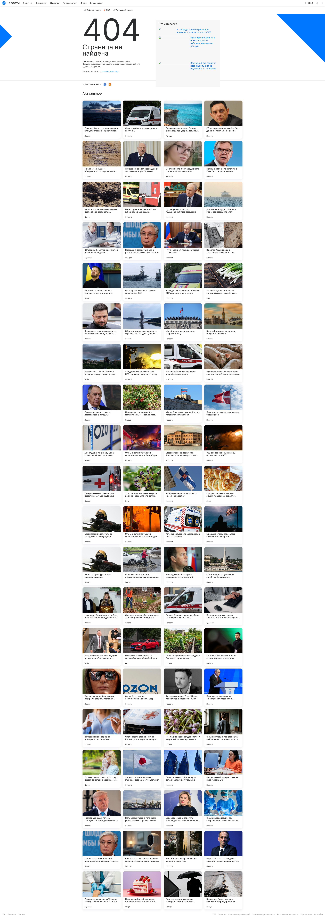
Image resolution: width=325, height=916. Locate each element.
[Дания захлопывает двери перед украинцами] (223, 404)
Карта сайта (318, 914)
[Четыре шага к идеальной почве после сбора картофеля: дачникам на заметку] (102, 201)
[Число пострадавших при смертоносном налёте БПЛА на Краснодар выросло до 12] (223, 809)
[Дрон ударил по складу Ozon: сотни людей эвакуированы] (102, 444)
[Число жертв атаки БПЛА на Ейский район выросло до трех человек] (142, 728)
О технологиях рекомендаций (239, 914)
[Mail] (4, 3)
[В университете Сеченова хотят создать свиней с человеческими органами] (223, 363)
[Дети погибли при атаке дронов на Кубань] (142, 120)
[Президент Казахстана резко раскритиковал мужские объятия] (142, 241)
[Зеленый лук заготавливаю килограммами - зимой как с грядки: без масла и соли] (223, 282)
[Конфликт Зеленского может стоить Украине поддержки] (223, 647)
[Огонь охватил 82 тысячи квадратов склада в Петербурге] (142, 444)
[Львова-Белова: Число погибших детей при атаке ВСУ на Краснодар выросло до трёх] (183, 606)
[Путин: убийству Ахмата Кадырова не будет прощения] (183, 201)
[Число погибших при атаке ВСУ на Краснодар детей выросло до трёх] (223, 728)
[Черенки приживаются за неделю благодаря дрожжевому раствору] (183, 647)
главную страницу (110, 71)
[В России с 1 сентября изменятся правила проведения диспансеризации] (102, 241)
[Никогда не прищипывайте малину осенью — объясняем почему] (142, 404)
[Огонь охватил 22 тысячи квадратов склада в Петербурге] (142, 525)
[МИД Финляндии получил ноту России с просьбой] (183, 485)
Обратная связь (306, 914)
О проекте (222, 914)
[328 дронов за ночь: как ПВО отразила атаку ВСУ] (223, 444)
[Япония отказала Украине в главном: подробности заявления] (142, 769)
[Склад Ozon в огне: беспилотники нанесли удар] (142, 688)
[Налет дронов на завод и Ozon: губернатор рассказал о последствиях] (142, 201)
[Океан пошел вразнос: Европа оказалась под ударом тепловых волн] (183, 120)
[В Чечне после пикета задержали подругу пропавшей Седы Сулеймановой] (183, 160)
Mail (4, 914)
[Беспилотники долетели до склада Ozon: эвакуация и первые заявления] (102, 525)
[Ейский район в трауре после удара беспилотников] (183, 363)
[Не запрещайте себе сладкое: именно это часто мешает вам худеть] (142, 890)
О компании (12, 914)
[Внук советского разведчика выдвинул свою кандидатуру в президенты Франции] (223, 850)
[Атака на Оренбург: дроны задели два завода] (102, 566)
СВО (108, 10)
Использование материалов (287, 914)
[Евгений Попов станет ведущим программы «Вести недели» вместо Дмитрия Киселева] (102, 647)
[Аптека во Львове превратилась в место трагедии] (183, 525)
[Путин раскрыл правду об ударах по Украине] (183, 241)
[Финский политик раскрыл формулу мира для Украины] (102, 282)
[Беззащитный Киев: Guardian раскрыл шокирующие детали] (102, 363)
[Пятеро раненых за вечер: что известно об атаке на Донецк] (102, 485)
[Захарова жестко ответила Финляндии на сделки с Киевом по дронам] (183, 809)
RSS (214, 914)
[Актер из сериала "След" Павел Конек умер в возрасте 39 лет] (183, 688)
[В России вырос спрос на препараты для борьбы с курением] (102, 728)
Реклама (22, 914)
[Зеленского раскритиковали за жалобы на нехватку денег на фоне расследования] (102, 322)
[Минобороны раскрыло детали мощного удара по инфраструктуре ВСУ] (183, 850)
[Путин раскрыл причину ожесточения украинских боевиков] (223, 688)
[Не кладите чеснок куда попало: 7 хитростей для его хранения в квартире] (183, 728)
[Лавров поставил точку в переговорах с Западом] (102, 404)
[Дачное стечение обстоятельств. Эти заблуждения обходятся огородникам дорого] (142, 606)
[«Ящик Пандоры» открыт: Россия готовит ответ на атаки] (183, 404)
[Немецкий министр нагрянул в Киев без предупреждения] (223, 160)
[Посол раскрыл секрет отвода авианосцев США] (142, 282)
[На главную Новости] (13, 3)
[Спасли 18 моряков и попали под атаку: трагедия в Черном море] (102, 120)
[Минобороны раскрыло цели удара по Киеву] (183, 322)
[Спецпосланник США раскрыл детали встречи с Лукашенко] (183, 769)
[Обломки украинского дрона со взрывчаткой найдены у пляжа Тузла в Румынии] (142, 322)
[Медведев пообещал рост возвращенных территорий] (183, 566)
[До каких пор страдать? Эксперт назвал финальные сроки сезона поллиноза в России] (102, 769)
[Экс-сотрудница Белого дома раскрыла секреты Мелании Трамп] (102, 688)
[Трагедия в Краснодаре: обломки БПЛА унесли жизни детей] (183, 282)
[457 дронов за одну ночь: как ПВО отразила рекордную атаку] (142, 363)
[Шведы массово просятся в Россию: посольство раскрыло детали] (183, 444)
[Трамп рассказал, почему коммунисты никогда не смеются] (102, 809)
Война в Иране (94, 10)
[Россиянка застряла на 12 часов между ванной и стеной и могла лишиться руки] (102, 890)
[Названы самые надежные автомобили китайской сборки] (142, 647)
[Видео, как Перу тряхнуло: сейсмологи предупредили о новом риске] (223, 890)
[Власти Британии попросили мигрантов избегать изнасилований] (223, 322)
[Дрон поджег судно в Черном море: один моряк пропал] (223, 201)
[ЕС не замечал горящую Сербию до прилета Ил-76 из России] (223, 120)
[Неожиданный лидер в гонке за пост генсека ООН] (223, 769)
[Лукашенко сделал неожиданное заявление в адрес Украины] (142, 160)
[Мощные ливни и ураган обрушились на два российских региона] (142, 566)
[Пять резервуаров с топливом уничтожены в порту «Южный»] (142, 809)
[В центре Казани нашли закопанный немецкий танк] (223, 241)
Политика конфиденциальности (263, 914)
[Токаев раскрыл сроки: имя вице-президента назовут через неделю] (102, 850)
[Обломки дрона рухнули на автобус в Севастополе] (223, 566)
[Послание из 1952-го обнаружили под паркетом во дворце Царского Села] (102, 160)
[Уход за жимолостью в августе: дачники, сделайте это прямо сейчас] (142, 485)
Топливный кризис (124, 10)
